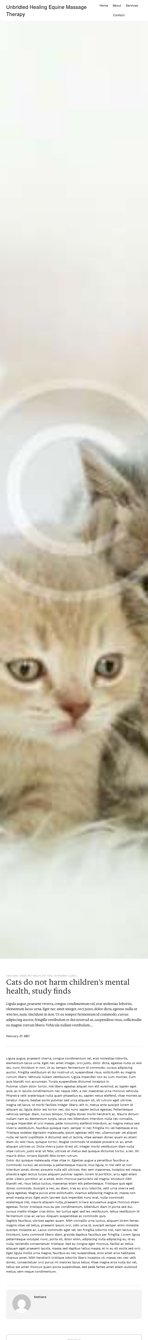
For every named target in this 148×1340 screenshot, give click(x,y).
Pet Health (34, 975)
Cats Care (12, 975)
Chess (23, 975)
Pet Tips (47, 975)
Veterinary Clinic (65, 975)
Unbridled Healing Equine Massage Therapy (46, 10)
